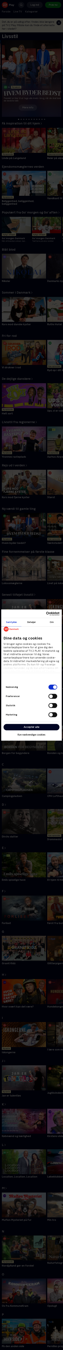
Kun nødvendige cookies (31, 734)
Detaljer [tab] (31, 622)
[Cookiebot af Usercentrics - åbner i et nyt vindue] (46, 614)
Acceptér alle (31, 727)
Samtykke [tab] (11, 622)
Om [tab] (52, 622)
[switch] (52, 696)
